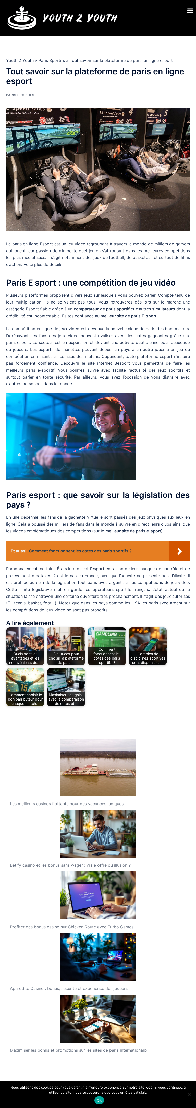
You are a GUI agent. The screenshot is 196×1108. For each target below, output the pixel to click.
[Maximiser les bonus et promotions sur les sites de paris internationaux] (98, 1019)
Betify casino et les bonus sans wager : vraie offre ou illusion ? (70, 865)
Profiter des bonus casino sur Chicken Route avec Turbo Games (71, 926)
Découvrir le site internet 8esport (95, 363)
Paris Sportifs (52, 60)
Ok (99, 1100)
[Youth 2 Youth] (62, 17)
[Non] (189, 1094)
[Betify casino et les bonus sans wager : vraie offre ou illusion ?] (98, 834)
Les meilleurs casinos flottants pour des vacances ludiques (67, 803)
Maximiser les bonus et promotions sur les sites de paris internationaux (79, 1050)
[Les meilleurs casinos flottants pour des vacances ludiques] (98, 767)
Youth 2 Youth (20, 60)
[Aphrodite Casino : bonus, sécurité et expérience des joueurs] (98, 957)
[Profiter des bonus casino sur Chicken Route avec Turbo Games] (98, 895)
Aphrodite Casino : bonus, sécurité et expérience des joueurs (69, 988)
